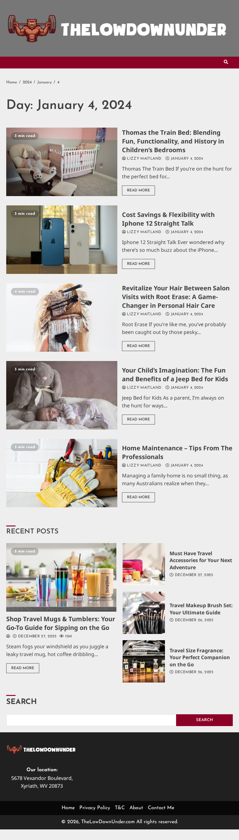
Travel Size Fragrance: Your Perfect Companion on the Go (144, 661)
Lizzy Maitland (143, 159)
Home (68, 807)
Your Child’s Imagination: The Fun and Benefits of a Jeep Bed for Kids (61, 395)
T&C (120, 807)
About (136, 807)
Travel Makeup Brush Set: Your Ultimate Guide (144, 613)
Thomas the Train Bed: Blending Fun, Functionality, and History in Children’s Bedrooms (61, 162)
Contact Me (161, 807)
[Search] (226, 62)
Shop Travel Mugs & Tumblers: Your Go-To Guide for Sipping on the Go (61, 577)
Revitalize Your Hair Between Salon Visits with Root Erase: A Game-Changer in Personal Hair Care (61, 317)
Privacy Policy (94, 807)
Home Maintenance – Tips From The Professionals (61, 473)
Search (21, 702)
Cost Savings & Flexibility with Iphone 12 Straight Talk (61, 239)
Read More (138, 190)
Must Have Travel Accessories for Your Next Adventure (144, 564)
